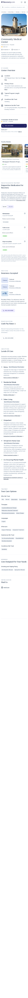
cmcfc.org (3, 129)
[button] (25, 2)
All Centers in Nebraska (15, 281)
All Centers (3, 12)
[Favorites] (21, 2)
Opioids (4, 206)
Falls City (23, 12)
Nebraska (17, 12)
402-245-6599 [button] (9, 310)
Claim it (20, 131)
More (5, 89)
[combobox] (14, 7)
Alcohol (11, 206)
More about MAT (20, 200)
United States (11, 12)
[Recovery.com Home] (8, 2)
